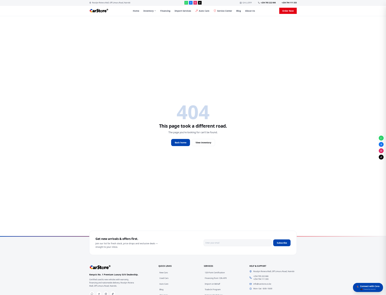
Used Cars (163, 278)
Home (136, 10)
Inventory (148, 10)
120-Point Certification (215, 272)
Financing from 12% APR (216, 278)
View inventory (203, 142)
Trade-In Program (213, 289)
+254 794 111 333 (289, 2)
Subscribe (282, 242)
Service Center (224, 10)
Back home (180, 142)
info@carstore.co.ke (262, 283)
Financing (165, 10)
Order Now (288, 10)
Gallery (247, 3)
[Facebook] (191, 3)
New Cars (163, 272)
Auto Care (204, 10)
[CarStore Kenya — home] (99, 10)
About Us (250, 10)
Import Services (183, 10)
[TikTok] (200, 3)
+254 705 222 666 (268, 2)
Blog (238, 10)
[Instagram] (195, 3)
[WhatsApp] (186, 3)
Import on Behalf (212, 283)
